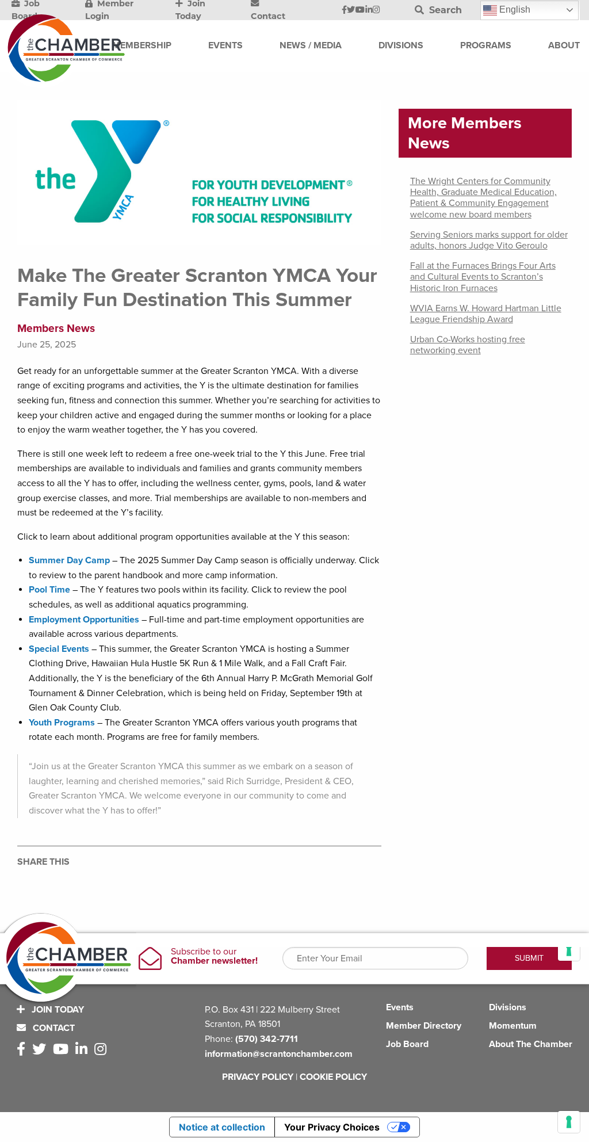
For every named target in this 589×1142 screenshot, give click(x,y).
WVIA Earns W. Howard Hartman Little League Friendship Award (485, 314)
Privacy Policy (257, 1077)
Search (444, 10)
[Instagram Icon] (376, 10)
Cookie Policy (333, 1077)
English (513, 9)
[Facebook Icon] (344, 10)
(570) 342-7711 (266, 1039)
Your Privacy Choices (332, 1127)
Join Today (56, 1009)
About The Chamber (530, 1044)
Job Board (407, 1044)
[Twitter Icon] (351, 10)
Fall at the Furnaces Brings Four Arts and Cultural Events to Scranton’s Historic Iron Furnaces (483, 276)
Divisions (507, 1007)
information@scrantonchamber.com (279, 1054)
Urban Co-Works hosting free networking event (467, 345)
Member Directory (423, 1025)
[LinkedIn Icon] (369, 10)
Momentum (513, 1025)
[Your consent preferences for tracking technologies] (569, 1122)
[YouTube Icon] (360, 10)
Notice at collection (222, 1127)
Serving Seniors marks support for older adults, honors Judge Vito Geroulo (489, 240)
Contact (52, 1028)
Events (400, 1007)
